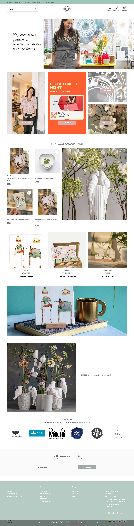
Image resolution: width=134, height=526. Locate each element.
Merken (84, 16)
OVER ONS (45, 16)
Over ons (9, 491)
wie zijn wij (26, 122)
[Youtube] (121, 513)
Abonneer (87, 467)
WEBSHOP (66, 16)
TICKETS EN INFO (67, 122)
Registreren (43, 491)
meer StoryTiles (26, 276)
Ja (74, 522)
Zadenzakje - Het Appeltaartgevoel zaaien (19, 219)
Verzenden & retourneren (14, 496)
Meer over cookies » (94, 522)
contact (107, 91)
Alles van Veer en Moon (67, 276)
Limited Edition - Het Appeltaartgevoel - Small (18, 179)
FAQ (8, 498)
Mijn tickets (43, 496)
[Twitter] (113, 513)
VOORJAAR (107, 122)
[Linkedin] (125, 513)
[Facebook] (104, 513)
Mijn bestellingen (45, 493)
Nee (82, 522)
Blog (91, 16)
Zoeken (35, 9)
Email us (29, 513)
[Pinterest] (117, 513)
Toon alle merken (84, 422)
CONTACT (75, 16)
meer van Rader (107, 276)
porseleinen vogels (89, 380)
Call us (14, 513)
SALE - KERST (55, 16)
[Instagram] (109, 513)
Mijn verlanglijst (44, 498)
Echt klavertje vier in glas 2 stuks (44, 178)
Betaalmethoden (12, 493)
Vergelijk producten (45, 501)
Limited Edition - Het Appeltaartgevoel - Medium (46, 220)
